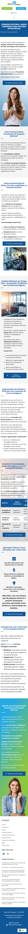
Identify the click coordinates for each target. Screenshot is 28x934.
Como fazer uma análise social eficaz (12, 867)
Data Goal (3, 32)
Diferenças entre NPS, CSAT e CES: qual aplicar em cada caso (13, 898)
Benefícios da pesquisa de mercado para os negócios (13, 875)
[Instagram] (8, 854)
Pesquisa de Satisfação (8, 840)
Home (4, 824)
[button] (14, 17)
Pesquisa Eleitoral (7, 832)
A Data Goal (5, 827)
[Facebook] (4, 854)
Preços (4, 830)
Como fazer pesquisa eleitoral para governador (12, 884)
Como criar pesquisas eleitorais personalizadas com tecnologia (11, 880)
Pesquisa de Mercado (8, 835)
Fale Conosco (6, 845)
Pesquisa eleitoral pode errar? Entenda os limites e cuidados (14, 903)
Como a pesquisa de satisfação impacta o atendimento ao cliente (14, 889)
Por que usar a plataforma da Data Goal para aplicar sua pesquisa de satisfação (13, 871)
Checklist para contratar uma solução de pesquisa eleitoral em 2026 (13, 863)
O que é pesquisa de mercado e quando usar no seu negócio (13, 893)
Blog (3, 843)
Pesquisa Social (6, 837)
